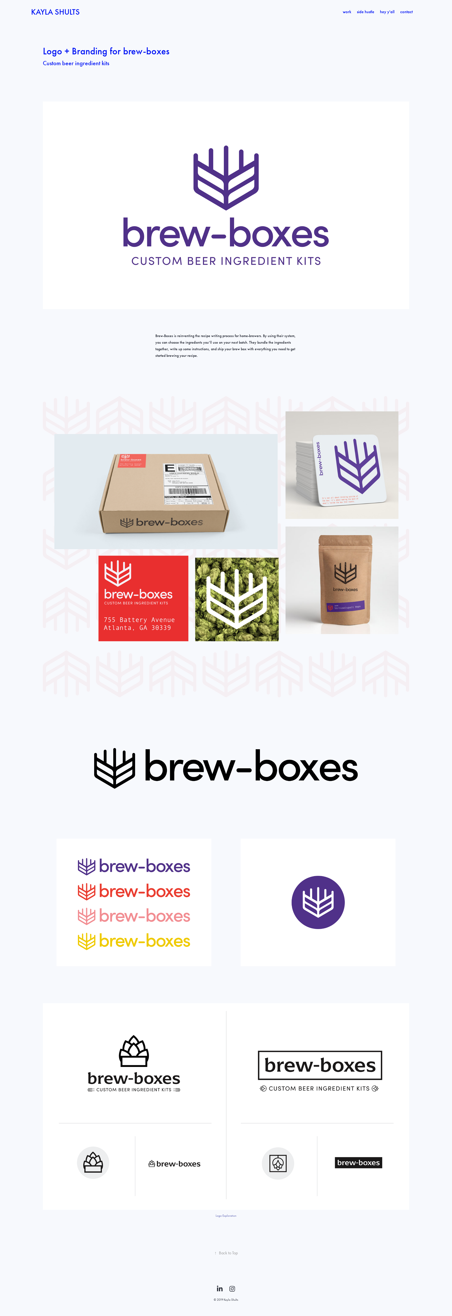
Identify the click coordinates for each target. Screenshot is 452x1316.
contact (406, 11)
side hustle (365, 11)
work (347, 11)
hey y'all (387, 11)
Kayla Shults (55, 12)
